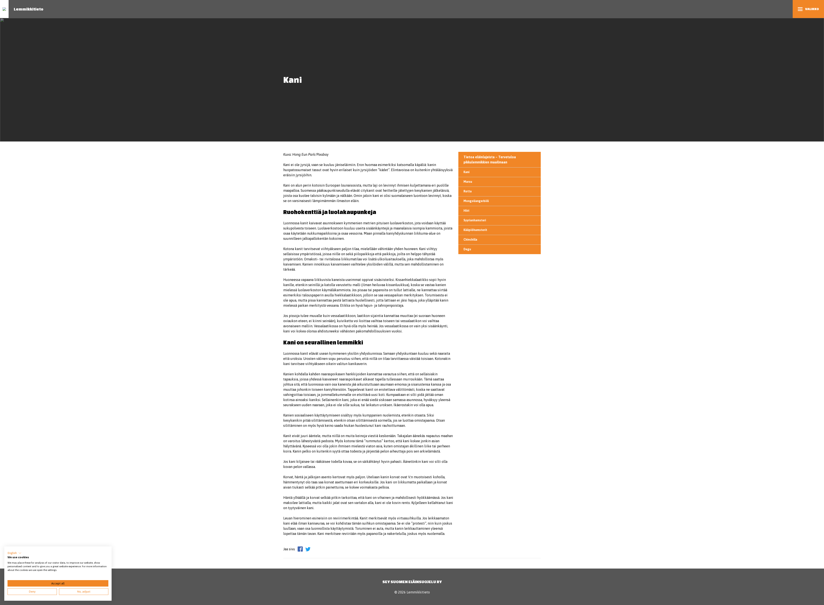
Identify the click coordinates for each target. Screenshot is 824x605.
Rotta (468, 191)
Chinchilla (470, 239)
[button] (14, 553)
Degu (467, 249)
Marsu (468, 181)
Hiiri (466, 210)
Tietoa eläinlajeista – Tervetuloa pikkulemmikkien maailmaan (490, 159)
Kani (467, 172)
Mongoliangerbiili (476, 201)
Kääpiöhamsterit (475, 230)
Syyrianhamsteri (475, 220)
